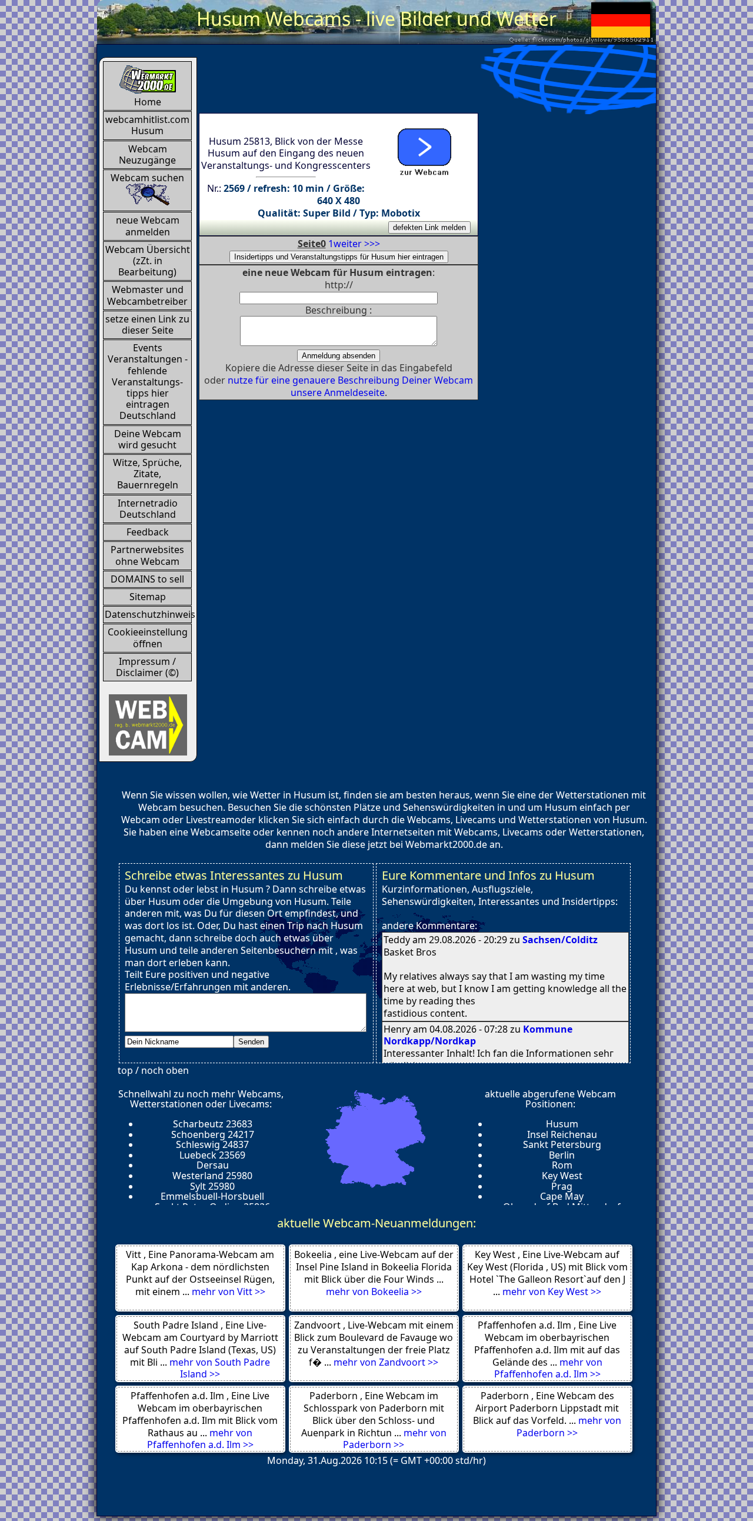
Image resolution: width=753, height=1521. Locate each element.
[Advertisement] (413, 83)
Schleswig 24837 (212, 1144)
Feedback (147, 531)
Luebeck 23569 (212, 1155)
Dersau (212, 1165)
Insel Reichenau (562, 1134)
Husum (562, 1123)
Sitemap (147, 596)
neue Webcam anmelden (147, 226)
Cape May (562, 1196)
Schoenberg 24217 (212, 1134)
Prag (561, 1186)
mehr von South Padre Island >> (219, 1368)
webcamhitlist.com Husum (147, 125)
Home (147, 101)
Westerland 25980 (212, 1175)
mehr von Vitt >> (228, 1291)
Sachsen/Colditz (560, 939)
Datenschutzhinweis (148, 614)
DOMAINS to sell (147, 579)
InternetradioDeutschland (148, 509)
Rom (562, 1165)
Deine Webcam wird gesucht (147, 439)
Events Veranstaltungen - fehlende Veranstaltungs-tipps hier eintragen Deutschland (148, 381)
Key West (562, 1175)
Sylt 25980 (212, 1186)
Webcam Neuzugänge (147, 154)
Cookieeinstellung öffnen (148, 637)
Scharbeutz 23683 (212, 1123)
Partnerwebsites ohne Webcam (147, 555)
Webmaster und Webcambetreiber (147, 295)
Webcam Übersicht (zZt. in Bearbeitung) (147, 260)
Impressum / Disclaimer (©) (147, 667)
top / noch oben (153, 1070)
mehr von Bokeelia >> (374, 1291)
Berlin (562, 1155)
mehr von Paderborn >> (395, 1439)
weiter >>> (357, 243)
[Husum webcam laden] (423, 149)
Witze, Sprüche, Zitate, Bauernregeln (147, 473)
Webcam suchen (147, 177)
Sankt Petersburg (562, 1144)
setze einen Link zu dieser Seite (147, 324)
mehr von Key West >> (551, 1291)
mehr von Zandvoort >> (386, 1362)
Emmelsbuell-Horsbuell (212, 1196)
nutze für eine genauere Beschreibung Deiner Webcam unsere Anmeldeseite (350, 386)
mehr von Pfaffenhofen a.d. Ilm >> (548, 1368)
